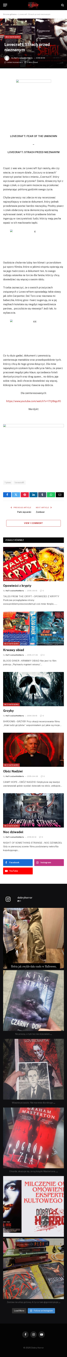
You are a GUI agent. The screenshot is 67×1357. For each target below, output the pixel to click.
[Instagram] (61, 965)
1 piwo (8, 482)
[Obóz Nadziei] (33, 750)
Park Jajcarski (24, 512)
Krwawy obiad (13, 650)
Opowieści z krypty (17, 586)
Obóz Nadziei (13, 771)
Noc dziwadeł (13, 832)
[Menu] (5, 5)
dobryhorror (33, 911)
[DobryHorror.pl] (33, 5)
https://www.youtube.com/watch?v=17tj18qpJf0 (33, 401)
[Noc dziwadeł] (33, 810)
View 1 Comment (33, 523)
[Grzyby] (33, 689)
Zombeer (40, 512)
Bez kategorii (13, 37)
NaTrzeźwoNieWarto (23, 58)
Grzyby (8, 711)
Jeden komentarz (15, 62)
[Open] (33, 938)
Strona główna (10, 14)
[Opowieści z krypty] (33, 564)
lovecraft (19, 482)
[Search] (62, 5)
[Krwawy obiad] (33, 628)
